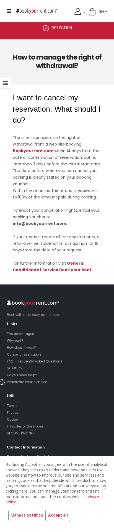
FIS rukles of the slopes (25, 426)
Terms (12, 406)
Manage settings (27, 515)
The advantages (20, 334)
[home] (37, 11)
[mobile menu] (10, 11)
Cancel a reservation (24, 354)
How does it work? (21, 347)
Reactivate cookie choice (27, 382)
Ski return (14, 368)
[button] (92, 12)
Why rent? (15, 340)
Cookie (12, 419)
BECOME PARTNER (21, 433)
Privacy (13, 412)
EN (101, 11)
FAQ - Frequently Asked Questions (35, 361)
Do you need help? (22, 375)
